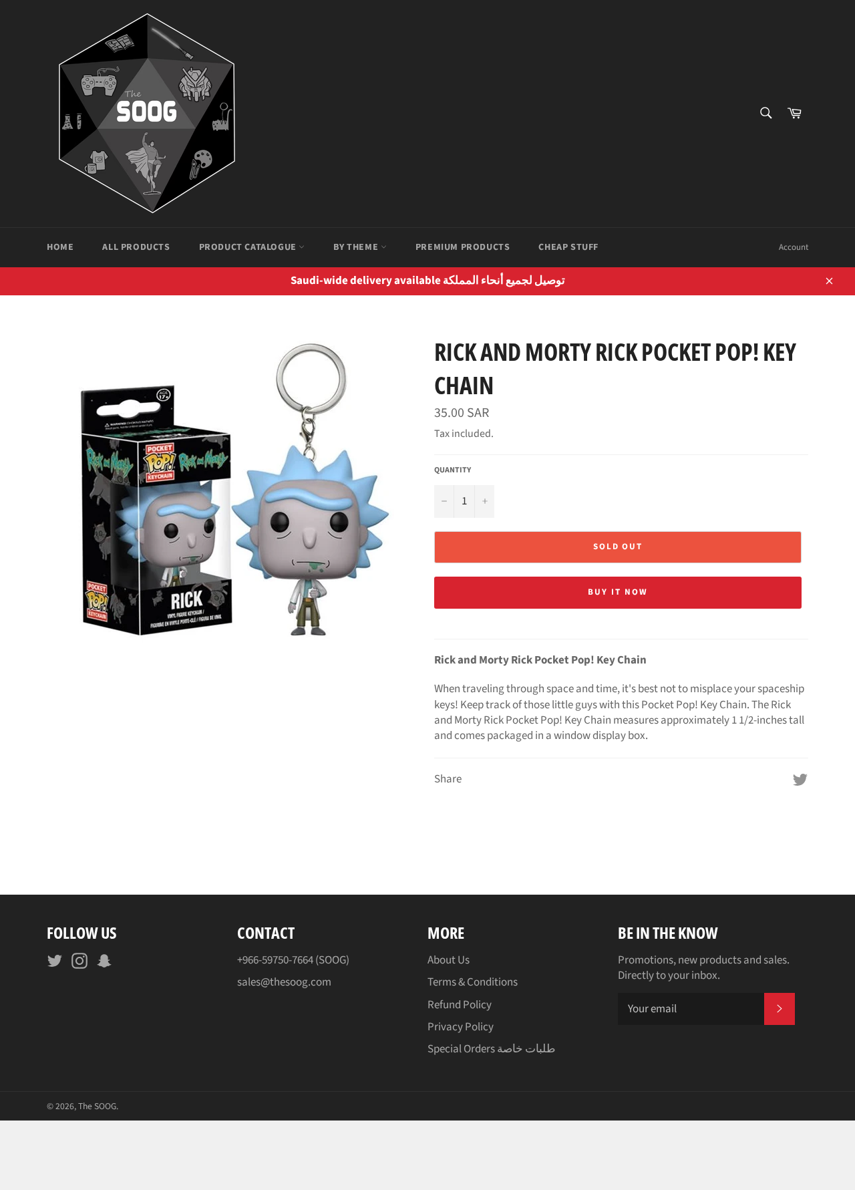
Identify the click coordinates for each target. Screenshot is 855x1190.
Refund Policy (460, 1005)
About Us (449, 960)
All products (136, 247)
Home (60, 247)
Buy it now (618, 592)
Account (793, 247)
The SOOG (97, 1106)
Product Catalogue (249, 247)
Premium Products (462, 247)
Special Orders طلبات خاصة (492, 1049)
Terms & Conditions (473, 982)
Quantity (452, 470)
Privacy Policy (461, 1027)
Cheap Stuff (568, 247)
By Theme (356, 247)
